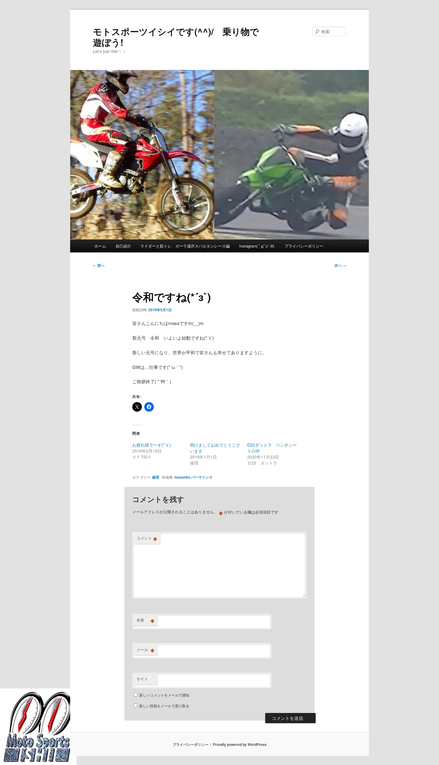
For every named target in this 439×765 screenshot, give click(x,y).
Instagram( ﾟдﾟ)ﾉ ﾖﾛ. (257, 246)
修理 (155, 477)
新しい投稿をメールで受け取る (164, 705)
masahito (182, 477)
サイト (142, 679)
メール (145, 649)
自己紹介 (123, 246)
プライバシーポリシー (304, 246)
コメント (146, 538)
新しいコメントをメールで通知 (164, 694)
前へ (99, 265)
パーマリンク (202, 477)
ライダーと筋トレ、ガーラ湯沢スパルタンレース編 (185, 246)
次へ (340, 265)
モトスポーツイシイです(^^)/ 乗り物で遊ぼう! (176, 36)
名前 (145, 620)
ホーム (100, 246)
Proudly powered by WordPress (240, 744)
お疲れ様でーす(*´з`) (151, 445)
